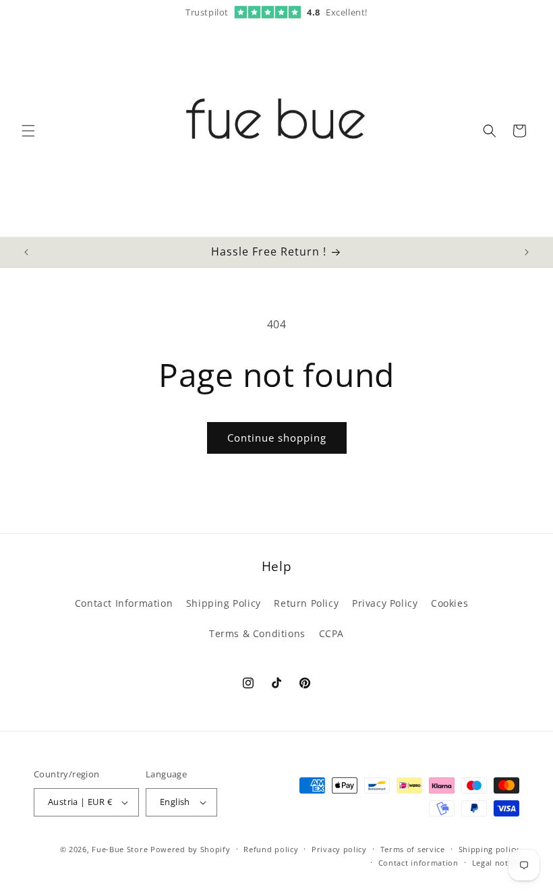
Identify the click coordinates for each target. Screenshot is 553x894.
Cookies (449, 603)
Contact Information (124, 603)
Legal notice (495, 863)
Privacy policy (339, 849)
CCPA (331, 633)
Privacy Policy (384, 603)
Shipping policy (489, 849)
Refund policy (270, 849)
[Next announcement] (527, 252)
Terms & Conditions (257, 633)
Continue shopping (276, 437)
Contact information (418, 863)
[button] (28, 131)
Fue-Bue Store (120, 849)
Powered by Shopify (190, 849)
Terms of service (412, 849)
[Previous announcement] (26, 252)
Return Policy (306, 603)
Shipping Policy (223, 603)
